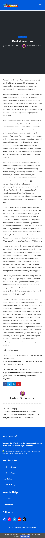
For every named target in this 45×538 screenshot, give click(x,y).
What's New (22, 37)
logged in (17, 411)
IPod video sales (22, 41)
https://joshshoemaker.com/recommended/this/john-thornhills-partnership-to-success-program (22, 375)
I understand (25, 536)
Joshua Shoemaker (22, 398)
